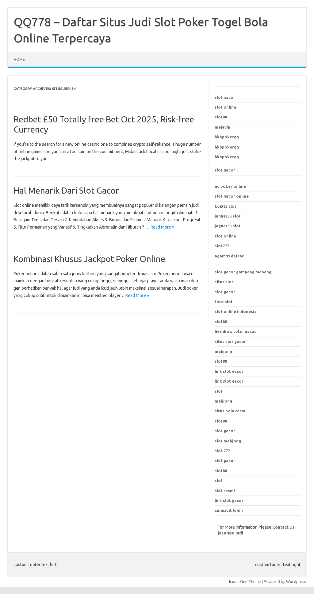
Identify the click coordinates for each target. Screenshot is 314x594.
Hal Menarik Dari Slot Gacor (66, 190)
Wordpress (296, 581)
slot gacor (225, 97)
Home (19, 59)
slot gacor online (232, 196)
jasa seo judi (230, 532)
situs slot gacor (230, 341)
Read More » (162, 227)
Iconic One (238, 581)
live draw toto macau (236, 331)
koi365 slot (225, 206)
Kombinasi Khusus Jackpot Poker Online (89, 259)
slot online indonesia (236, 311)
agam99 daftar (229, 256)
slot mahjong (228, 441)
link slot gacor (229, 381)
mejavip (222, 127)
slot (219, 480)
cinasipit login (229, 510)
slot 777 (222, 451)
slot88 (221, 117)
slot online (225, 107)
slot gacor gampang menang (243, 272)
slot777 (222, 246)
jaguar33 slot (228, 216)
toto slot (224, 301)
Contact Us (283, 527)
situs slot (224, 282)
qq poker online (230, 186)
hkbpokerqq (227, 137)
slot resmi (225, 490)
